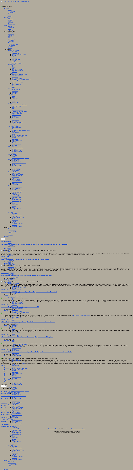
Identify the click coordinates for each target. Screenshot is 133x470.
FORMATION (4, 398)
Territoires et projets (16, 434)
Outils (5, 279)
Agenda (10, 249)
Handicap (14, 426)
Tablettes (14, 374)
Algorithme (14, 388)
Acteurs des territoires (17, 420)
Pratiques (10, 263)
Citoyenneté (15, 446)
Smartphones (15, 372)
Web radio (14, 375)
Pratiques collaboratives (17, 369)
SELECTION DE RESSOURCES (9, 417)
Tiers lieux (14, 442)
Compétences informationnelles (19, 337)
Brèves (9, 248)
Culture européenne (17, 448)
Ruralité (13, 440)
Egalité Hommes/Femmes (18, 450)
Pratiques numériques (13, 359)
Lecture (13, 334)
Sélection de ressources (14, 392)
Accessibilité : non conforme (78, 429)
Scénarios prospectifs (17, 384)
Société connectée (16, 432)
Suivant (6, 381)
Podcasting (14, 370)
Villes (13, 444)
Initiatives (14, 293)
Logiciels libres (15, 410)
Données (14, 389)
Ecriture (13, 329)
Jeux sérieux (15, 325)
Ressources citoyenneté (17, 398)
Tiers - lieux (14, 458)
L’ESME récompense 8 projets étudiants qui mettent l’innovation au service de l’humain (28, 322)
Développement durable (18, 407)
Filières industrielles (13, 277)
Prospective (11, 379)
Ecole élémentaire (12, 464)
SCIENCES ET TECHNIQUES (8, 419)
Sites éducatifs (15, 401)
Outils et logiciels (16, 412)
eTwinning (14, 378)
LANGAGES (4, 403)
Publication (14, 349)
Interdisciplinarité (16, 294)
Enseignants (11, 273)
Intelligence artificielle (17, 408)
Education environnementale (19, 396)
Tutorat (13, 320)
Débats (9, 243)
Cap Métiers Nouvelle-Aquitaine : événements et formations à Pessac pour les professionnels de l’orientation (34, 244)
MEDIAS (3, 405)
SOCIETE (3, 421)
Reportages (7, 340)
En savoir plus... (5, 256)
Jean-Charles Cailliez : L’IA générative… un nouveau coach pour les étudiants (25, 259)
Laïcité (13, 455)
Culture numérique (16, 289)
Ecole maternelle (12, 463)
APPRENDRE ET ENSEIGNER (9, 391)
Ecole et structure (16, 421)
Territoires (10, 435)
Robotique (14, 416)
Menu (2, 239)
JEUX (2, 400)
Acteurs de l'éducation (9, 264)
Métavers (14, 411)
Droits (13, 341)
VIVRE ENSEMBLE (6, 426)
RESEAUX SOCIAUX (6, 414)
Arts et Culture (11, 297)
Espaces (14, 382)
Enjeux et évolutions (17, 311)
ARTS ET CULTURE (6, 393)
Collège (10, 465)
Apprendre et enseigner (14, 283)
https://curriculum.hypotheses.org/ (81, 315)
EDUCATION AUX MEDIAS (8, 396)
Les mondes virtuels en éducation (20, 368)
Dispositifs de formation (17, 308)
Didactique (10, 251)
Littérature (14, 305)
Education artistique (16, 394)
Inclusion (14, 454)
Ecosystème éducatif (17, 423)
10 (5, 380)
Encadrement (11, 272)
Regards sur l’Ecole (16, 430)
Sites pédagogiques (16, 402)
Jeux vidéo (14, 326)
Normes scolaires (16, 429)
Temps (13, 386)
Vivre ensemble (12, 445)
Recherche (10, 255)
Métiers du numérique (17, 356)
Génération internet (16, 425)
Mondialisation (15, 427)
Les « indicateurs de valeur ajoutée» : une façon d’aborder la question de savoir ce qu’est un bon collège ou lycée (36, 352)
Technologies (11, 257)
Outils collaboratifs (16, 317)
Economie (14, 422)
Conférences (11, 260)
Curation (14, 340)
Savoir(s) (6, 258)
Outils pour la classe (17, 296)
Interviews (10, 245)
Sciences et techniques (13, 405)
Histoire (13, 397)
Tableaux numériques (17, 373)
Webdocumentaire (16, 377)
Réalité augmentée (16, 413)
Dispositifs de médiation (17, 303)
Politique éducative (16, 383)
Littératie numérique (16, 348)
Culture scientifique (16, 406)
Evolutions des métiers (17, 355)
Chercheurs (11, 267)
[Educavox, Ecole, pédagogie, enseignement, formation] (15, 1)
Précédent (6, 368)
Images (13, 367)
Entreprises (11, 274)
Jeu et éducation (16, 322)
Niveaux (6, 460)
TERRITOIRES (5, 424)
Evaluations (14, 291)
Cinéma (13, 300)
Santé (13, 431)
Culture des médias (16, 339)
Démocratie (14, 449)
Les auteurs (7, 469)
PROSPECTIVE (5, 412)
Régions (14, 439)
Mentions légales (52, 429)
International (15, 437)
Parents (10, 281)
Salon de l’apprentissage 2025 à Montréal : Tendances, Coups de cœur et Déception (27, 337)
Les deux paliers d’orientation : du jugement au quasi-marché (20, 307)
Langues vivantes (16, 332)
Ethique (13, 451)
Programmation (15, 335)
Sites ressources (16, 319)
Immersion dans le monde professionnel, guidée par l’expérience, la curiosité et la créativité (29, 292)
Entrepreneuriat (15, 353)
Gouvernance (15, 453)
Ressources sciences (17, 399)
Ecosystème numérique (17, 380)
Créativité (14, 288)
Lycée (9, 466)
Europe (13, 436)
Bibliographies (15, 393)
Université (10, 468)
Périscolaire (11, 461)
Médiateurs (10, 279)
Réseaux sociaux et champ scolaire (20, 391)
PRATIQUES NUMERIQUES (8, 410)
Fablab (13, 364)
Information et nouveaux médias (19, 344)
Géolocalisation (15, 365)
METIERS (3, 407)
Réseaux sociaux (16, 350)
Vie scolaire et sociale (17, 459)
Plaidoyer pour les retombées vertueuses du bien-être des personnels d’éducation (26, 275)
